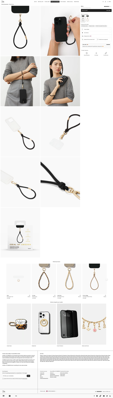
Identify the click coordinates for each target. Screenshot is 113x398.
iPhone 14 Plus (48, 356)
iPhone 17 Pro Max (52, 355)
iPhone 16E (65, 355)
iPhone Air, (57, 355)
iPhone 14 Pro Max (54, 356)
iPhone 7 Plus (81, 357)
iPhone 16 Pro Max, (84, 355)
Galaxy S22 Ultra (49, 360)
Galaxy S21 (63, 360)
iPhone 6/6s (86, 357)
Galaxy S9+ (43, 361)
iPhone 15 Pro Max (104, 355)
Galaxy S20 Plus (84, 360)
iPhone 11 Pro (107, 356)
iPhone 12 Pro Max (90, 356)
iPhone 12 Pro (80, 356)
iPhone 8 (68, 357)
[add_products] (29, 296)
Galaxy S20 (79, 360)
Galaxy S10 (96, 360)
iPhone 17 (41, 355)
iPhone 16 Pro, (73, 355)
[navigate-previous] (107, 279)
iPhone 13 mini (75, 356)
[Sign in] (103, 1)
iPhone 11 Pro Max (102, 356)
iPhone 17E (61, 355)
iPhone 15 (89, 355)
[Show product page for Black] (83, 19)
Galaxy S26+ (107, 357)
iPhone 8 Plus (72, 357)
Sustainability (52, 374)
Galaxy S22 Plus (43, 360)
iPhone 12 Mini (95, 356)
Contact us (42, 374)
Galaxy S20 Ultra (90, 360)
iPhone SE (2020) (63, 357)
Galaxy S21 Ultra (73, 360)
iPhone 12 (85, 356)
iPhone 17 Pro (46, 355)
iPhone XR (54, 357)
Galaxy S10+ (100, 360)
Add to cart (96, 10)
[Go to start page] (2, 2)
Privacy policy (62, 374)
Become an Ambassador (54, 375)
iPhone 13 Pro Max (70, 356)
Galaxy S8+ (52, 361)
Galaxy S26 (103, 357)
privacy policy (25, 378)
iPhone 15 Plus (98, 355)
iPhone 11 (41, 357)
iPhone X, (58, 357)
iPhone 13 (59, 356)
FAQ (40, 375)
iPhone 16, (69, 355)
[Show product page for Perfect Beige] (88, 19)
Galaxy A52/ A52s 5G (56, 360)
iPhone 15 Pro (93, 355)
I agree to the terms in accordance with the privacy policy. (15, 378)
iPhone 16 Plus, (78, 355)
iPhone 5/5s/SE (97, 357)
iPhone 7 (76, 357)
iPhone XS (45, 357)
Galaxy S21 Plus (67, 360)
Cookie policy (62, 375)
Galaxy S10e (105, 360)
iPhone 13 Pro (64, 356)
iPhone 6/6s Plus (91, 357)
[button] (103, 391)
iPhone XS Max (49, 357)
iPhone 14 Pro (43, 356)
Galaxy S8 (47, 361)
